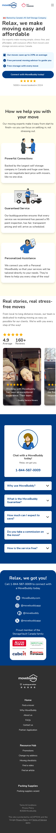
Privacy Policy (28, 808)
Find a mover (28, 705)
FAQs (28, 720)
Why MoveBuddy (28, 710)
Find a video (28, 765)
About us (28, 715)
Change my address (28, 755)
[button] (52, 5)
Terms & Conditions (28, 805)
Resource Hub (28, 745)
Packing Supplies (28, 786)
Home (28, 700)
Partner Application (28, 729)
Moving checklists (28, 760)
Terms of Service (39, 820)
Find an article (28, 770)
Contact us (28, 725)
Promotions (28, 750)
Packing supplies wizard (28, 791)
